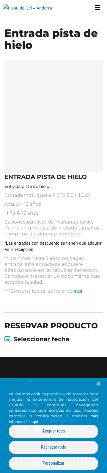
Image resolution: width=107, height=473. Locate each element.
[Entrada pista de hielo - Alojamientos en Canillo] (53, 116)
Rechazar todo (53, 447)
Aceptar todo (53, 431)
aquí (78, 291)
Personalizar (53, 463)
